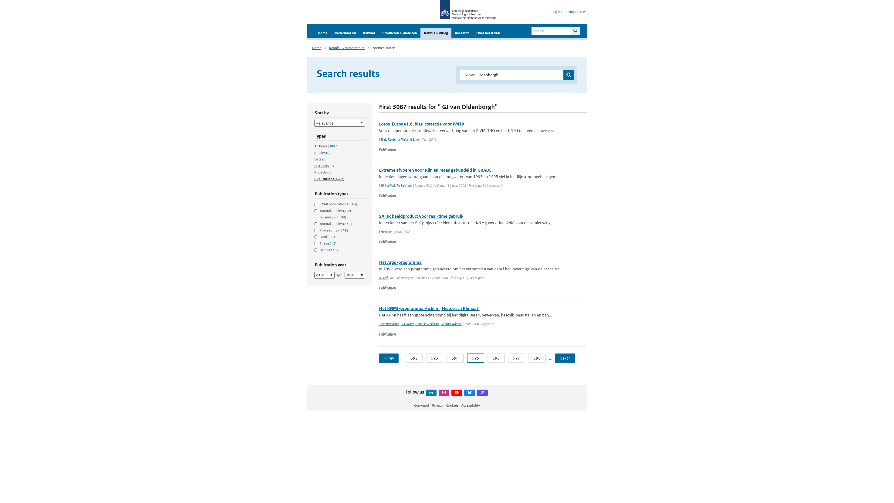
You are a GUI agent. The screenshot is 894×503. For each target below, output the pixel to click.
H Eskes (415, 139)
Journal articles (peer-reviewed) (336, 213)
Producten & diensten (399, 33)
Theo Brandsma (389, 324)
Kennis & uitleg (436, 33)
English (557, 12)
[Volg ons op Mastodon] (482, 393)
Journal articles (336, 223)
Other (329, 250)
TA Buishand (404, 185)
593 (434, 358)
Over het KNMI (488, 33)
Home (322, 33)
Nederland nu (345, 33)
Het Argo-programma (400, 262)
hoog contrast (577, 12)
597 (516, 358)
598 (537, 358)
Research (462, 33)
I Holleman (386, 231)
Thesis (328, 243)
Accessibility (470, 405)
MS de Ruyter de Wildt (393, 139)
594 (455, 358)
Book (327, 237)
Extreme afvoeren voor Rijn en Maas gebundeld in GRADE (435, 170)
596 (496, 358)
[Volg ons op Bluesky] (469, 393)
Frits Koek (407, 324)
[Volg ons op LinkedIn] (431, 393)
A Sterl (383, 277)
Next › (565, 358)
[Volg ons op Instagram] (444, 393)
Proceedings (334, 230)
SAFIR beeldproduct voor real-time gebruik (421, 216)
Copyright (421, 405)
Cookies (452, 405)
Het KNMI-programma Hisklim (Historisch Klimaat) (429, 308)
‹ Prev (389, 358)
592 (414, 358)
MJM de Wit (387, 185)
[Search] (575, 31)
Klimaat (369, 33)
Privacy (437, 405)
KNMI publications (338, 204)
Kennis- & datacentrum (347, 48)
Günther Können (451, 324)
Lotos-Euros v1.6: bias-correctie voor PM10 (421, 124)
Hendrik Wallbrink (427, 324)
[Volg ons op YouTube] (456, 393)
